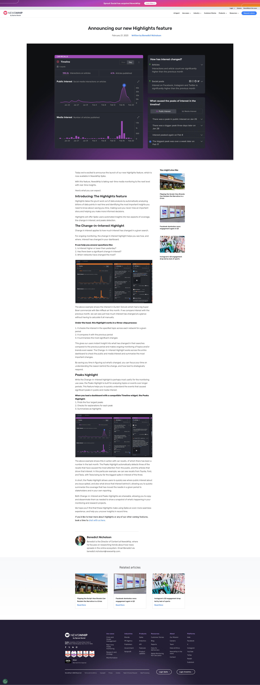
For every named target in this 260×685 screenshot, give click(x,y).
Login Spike (163, 672)
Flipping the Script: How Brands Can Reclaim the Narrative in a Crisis (172, 196)
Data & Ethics (175, 648)
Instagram (191, 648)
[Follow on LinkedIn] (73, 647)
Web (188, 637)
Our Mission (174, 637)
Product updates (142, 652)
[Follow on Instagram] (76, 647)
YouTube (190, 652)
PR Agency (128, 641)
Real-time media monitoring (110, 647)
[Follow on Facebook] (65, 647)
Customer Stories (210, 13)
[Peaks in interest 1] (114, 457)
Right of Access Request (130, 673)
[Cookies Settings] (5, 681)
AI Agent (177, 13)
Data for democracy (155, 649)
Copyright (102, 673)
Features (142, 648)
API (140, 644)
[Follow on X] (69, 647)
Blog (152, 641)
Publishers (128, 644)
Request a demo (249, 13)
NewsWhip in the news (250, 8)
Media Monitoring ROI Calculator (157, 654)
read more (81, 605)
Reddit (189, 659)
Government (129, 648)
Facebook (190, 641)
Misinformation (111, 658)
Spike (141, 637)
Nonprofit (127, 652)
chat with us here (97, 520)
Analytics (142, 641)
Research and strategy (111, 653)
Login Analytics (185, 672)
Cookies (118, 673)
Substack (190, 662)
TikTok (189, 655)
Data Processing (144, 673)
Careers (239, 8)
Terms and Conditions (91, 673)
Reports (154, 644)
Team (172, 644)
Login (231, 8)
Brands (127, 637)
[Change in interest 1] (114, 303)
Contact (173, 657)
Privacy (111, 673)
